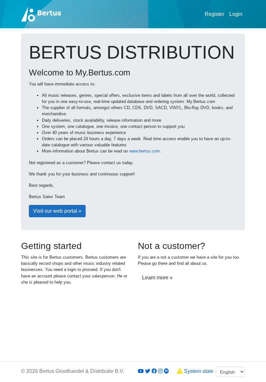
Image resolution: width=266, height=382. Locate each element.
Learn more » (157, 277)
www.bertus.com (144, 151)
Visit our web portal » (57, 211)
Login (235, 14)
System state (198, 371)
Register (214, 14)
